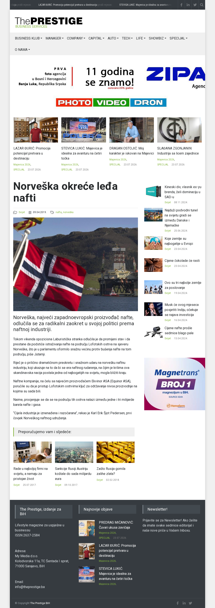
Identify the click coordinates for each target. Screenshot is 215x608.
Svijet (22, 212)
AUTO (112, 38)
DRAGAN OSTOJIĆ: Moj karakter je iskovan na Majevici (87, 150)
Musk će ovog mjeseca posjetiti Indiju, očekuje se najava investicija (182, 310)
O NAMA (21, 50)
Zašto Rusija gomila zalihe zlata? (79, 471)
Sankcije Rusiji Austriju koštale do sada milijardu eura (41, 474)
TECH (126, 38)
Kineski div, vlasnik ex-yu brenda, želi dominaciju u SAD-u (183, 192)
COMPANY (75, 38)
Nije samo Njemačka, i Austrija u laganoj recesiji (124, 471)
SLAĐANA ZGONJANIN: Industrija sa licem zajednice (133, 150)
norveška (68, 212)
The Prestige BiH (40, 603)
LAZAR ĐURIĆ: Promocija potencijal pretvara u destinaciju (69, 4)
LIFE (139, 38)
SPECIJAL (177, 38)
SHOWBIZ (156, 38)
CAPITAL (95, 38)
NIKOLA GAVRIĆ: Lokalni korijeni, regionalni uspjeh (179, 150)
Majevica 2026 (25, 164)
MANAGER (53, 38)
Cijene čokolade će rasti (182, 261)
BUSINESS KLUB (27, 38)
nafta (59, 212)
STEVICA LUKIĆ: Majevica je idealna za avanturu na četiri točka (153, 4)
